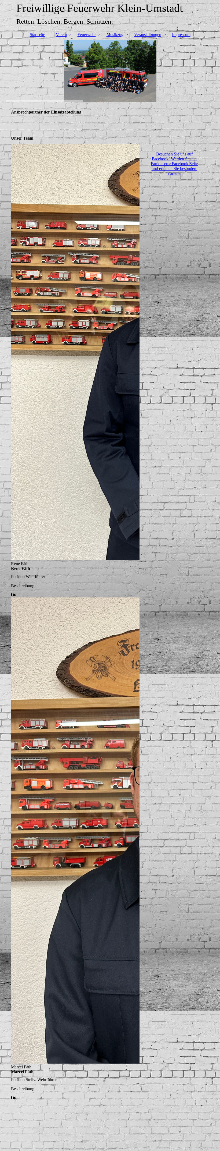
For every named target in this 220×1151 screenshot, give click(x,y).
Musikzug (115, 34)
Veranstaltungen (147, 34)
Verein (61, 34)
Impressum (181, 34)
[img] (110, 71)
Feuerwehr (87, 34)
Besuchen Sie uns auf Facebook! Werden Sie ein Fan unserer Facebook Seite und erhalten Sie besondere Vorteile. (174, 164)
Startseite (37, 34)
